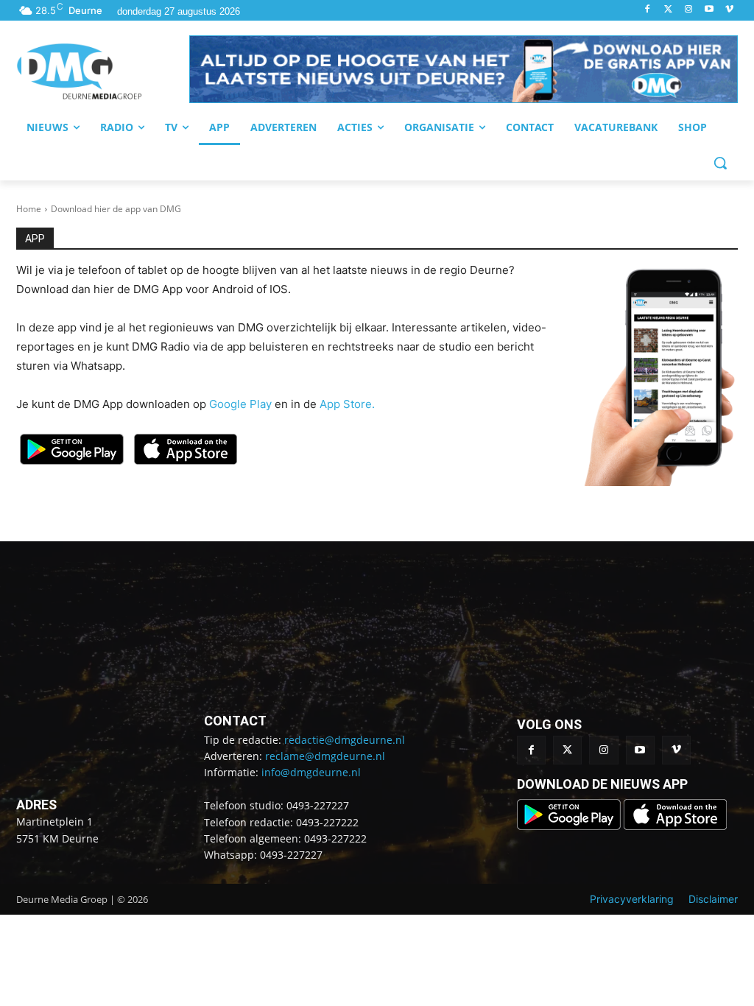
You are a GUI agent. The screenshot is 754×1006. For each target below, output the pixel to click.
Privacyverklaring (632, 899)
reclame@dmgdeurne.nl (325, 756)
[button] (463, 69)
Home (28, 209)
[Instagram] (688, 9)
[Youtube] (708, 9)
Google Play (240, 404)
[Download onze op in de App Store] (675, 826)
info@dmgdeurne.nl (311, 772)
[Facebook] (647, 9)
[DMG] (102, 71)
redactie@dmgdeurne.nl (344, 740)
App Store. (347, 404)
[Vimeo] (729, 9)
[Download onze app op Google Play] (570, 826)
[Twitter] (668, 9)
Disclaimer (713, 899)
